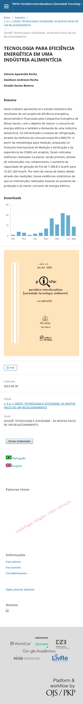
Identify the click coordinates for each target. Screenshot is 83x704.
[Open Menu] (6, 6)
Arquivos (20, 17)
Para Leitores (13, 561)
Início (7, 17)
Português (19, 458)
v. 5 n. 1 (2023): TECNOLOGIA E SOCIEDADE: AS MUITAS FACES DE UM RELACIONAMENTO (41, 23)
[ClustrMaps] (7, 611)
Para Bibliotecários (16, 573)
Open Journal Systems (20, 589)
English (17, 466)
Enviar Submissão (19, 441)
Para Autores (13, 567)
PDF (11, 367)
